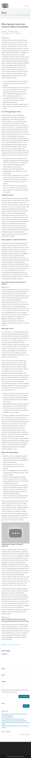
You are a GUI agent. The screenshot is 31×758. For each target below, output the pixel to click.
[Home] (2, 15)
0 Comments (17, 33)
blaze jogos (6, 644)
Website (4, 681)
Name (4, 668)
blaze (21, 609)
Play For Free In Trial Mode (7, 717)
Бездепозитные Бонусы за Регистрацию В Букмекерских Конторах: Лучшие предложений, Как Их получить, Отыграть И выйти (15, 722)
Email (4, 675)
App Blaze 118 (7, 33)
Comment (5, 654)
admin (5, 31)
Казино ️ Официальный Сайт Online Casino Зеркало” (13, 719)
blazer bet (11, 644)
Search (3, 703)
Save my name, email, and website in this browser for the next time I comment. (15, 691)
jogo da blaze (17, 644)
